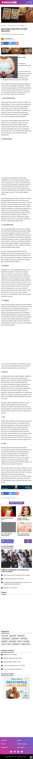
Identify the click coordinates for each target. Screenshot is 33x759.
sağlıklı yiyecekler (25, 644)
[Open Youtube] (22, 752)
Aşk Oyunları (21, 635)
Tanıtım (3, 744)
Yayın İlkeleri (20, 747)
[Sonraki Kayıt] (30, 541)
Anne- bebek (13, 635)
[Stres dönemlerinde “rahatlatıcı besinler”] (24, 527)
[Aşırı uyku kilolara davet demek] (8, 527)
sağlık (9, 644)
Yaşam (4, 644)
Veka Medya (8, 38)
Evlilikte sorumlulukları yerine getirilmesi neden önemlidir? (15, 570)
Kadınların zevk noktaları (10, 588)
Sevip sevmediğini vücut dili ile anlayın (14, 665)
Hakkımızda (4, 747)
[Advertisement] (16, 158)
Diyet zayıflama (7, 497)
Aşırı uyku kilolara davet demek (6, 534)
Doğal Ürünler (15, 638)
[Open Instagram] (18, 752)
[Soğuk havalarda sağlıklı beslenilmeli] (24, 511)
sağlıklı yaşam (15, 644)
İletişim (19, 740)
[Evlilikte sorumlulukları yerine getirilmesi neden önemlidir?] (16, 559)
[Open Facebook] (11, 752)
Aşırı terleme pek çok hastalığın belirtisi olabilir (17, 575)
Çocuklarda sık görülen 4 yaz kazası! (14, 579)
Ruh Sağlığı (26, 641)
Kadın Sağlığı (12, 641)
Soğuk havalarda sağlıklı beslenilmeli (23, 518)
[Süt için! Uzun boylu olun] (8, 511)
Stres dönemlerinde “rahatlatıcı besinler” (23, 534)
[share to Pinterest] (16, 43)
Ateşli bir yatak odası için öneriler (13, 658)
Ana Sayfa (4, 740)
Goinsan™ (25, 756)
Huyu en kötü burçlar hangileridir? (13, 669)
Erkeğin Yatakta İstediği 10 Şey (12, 662)
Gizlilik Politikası (22, 744)
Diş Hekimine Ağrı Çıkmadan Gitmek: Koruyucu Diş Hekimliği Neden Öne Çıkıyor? (17, 583)
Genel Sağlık (14, 497)
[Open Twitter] (15, 752)
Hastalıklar (4, 641)
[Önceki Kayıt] (26, 541)
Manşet (19, 641)
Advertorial (5, 635)
